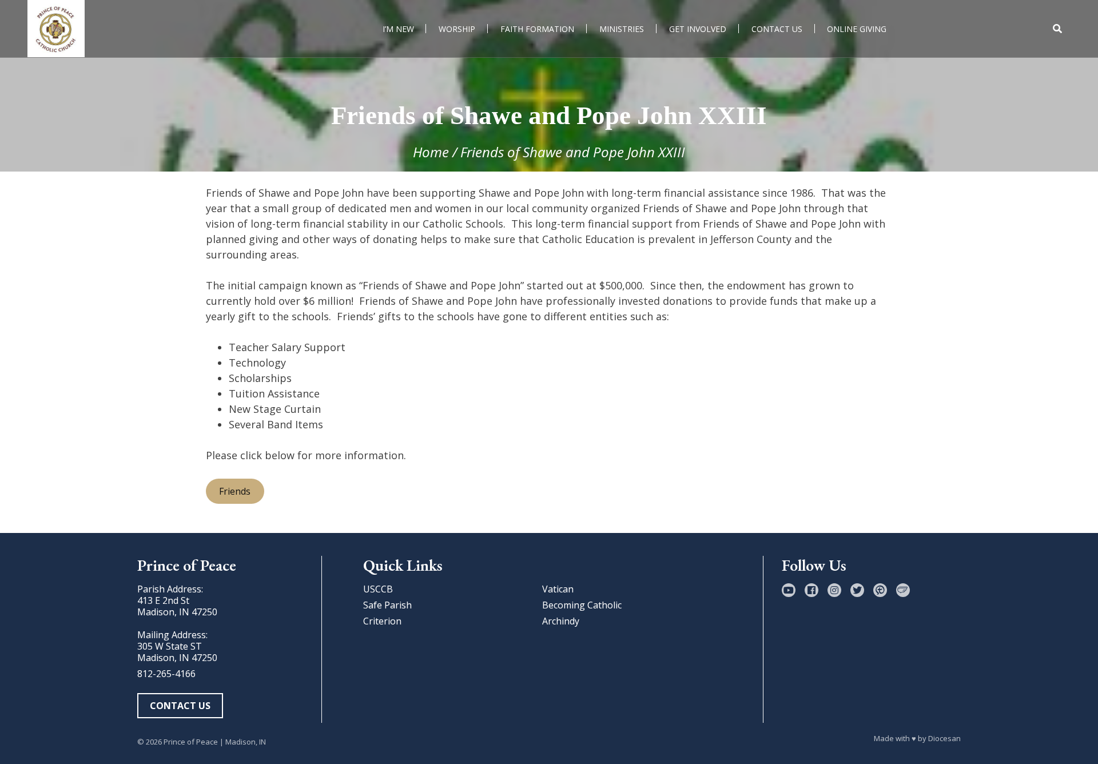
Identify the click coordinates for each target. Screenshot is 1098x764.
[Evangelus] (903, 590)
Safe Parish (387, 605)
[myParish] (880, 590)
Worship (457, 28)
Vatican (558, 589)
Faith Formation (537, 28)
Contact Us (776, 28)
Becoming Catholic (582, 605)
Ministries (621, 28)
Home (431, 151)
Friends (234, 491)
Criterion (382, 621)
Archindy (560, 621)
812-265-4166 (166, 673)
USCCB (378, 589)
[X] (857, 590)
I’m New (398, 28)
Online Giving (856, 28)
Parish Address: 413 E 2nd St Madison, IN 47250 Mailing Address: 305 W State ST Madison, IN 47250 (177, 623)
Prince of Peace (191, 742)
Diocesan (944, 738)
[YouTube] (788, 590)
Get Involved (697, 28)
